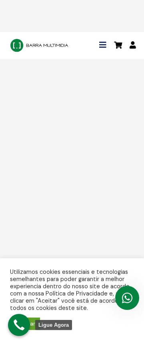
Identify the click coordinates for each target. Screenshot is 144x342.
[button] (102, 45)
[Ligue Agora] (19, 325)
